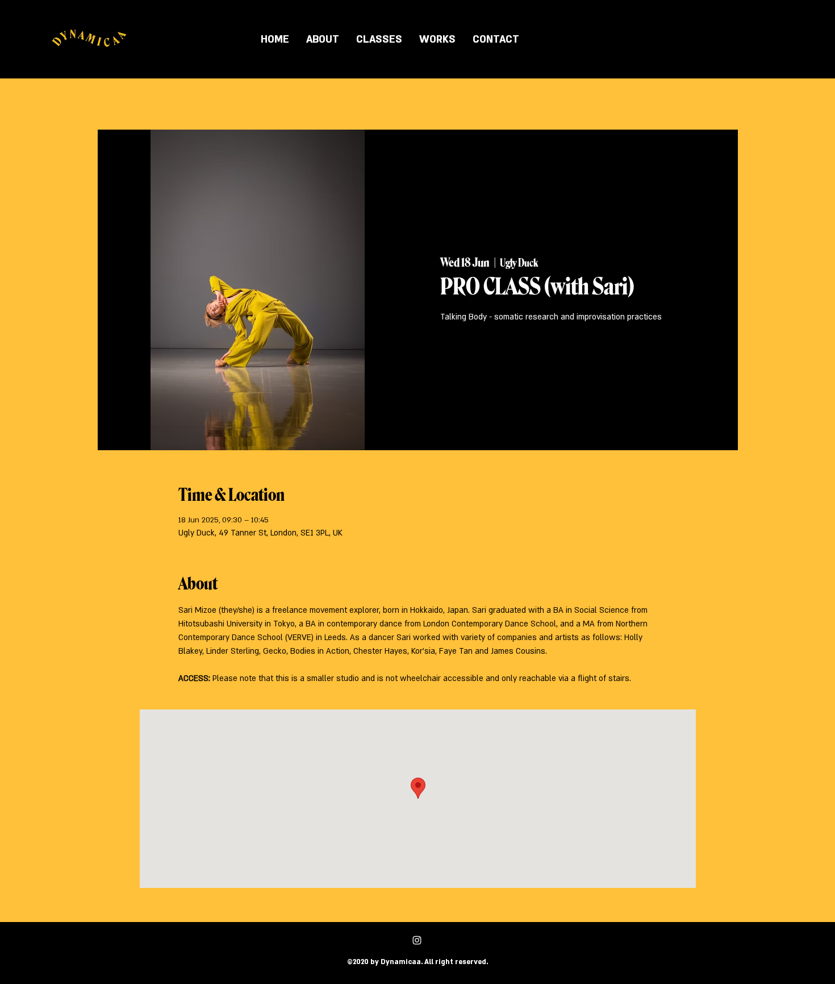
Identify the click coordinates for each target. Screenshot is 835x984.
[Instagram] (417, 940)
